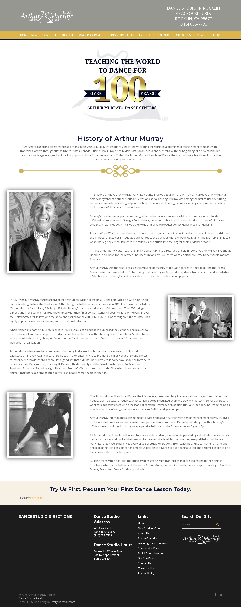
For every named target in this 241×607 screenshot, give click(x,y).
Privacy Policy (146, 573)
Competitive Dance (149, 548)
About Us (143, 533)
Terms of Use (146, 568)
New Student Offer (149, 528)
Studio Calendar (147, 538)
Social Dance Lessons (151, 553)
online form (36, 497)
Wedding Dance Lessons (153, 543)
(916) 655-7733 (193, 24)
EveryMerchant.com (63, 602)
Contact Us (144, 563)
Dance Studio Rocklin (31, 598)
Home (141, 523)
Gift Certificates (147, 558)
